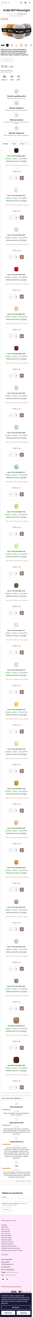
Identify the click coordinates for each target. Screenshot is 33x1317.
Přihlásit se (6, 1209)
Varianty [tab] (5, 144)
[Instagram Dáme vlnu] (7, 1279)
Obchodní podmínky (7, 1244)
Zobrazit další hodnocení (24, 1181)
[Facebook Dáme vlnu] (3, 1279)
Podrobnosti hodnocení (16, 16)
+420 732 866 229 (10, 1275)
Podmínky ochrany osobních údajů (11, 1250)
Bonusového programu (22, 165)
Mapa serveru (5, 1229)
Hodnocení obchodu (7, 1242)
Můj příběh (4, 1227)
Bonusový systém (6, 1240)
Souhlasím (23, 1313)
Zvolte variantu (7, 60)
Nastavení (15, 1307)
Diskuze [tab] (22, 144)
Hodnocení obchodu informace (10, 1248)
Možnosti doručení (6, 72)
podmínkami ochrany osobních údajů (15, 1204)
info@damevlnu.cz (12, 1272)
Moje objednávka (6, 1235)
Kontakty (4, 1225)
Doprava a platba (6, 1237)
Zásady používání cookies (9, 1246)
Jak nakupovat (5, 1231)
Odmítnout (8, 1313)
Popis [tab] (14, 144)
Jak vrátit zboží (5, 1233)
